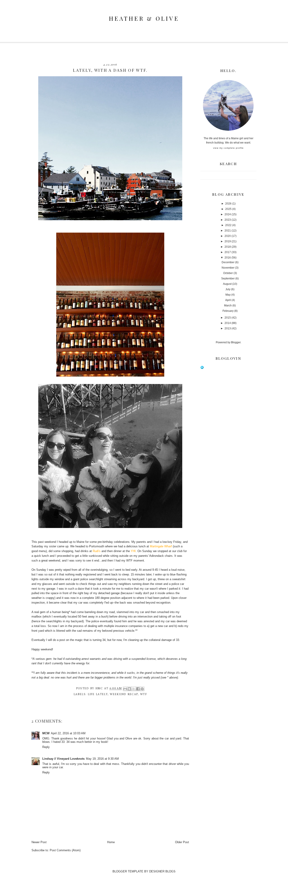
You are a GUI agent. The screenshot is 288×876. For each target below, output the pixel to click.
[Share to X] (133, 689)
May (228, 294)
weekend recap (124, 694)
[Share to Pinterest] (142, 689)
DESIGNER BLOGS (162, 871)
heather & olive (144, 18)
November (228, 267)
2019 (228, 241)
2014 (228, 323)
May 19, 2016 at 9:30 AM (102, 758)
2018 (228, 246)
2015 (228, 317)
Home (111, 842)
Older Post (182, 842)
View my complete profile (228, 148)
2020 (228, 236)
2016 (228, 257)
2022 (228, 225)
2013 (228, 328)
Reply (46, 747)
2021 (228, 230)
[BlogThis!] (129, 689)
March (228, 305)
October (228, 273)
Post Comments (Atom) (65, 850)
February (228, 310)
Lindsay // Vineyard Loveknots (63, 758)
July (227, 289)
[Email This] (125, 689)
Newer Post (39, 842)
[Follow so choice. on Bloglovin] (202, 368)
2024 (228, 214)
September (228, 278)
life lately (98, 694)
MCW (46, 733)
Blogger (236, 342)
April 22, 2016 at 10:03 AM (68, 733)
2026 (228, 203)
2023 (228, 219)
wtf (143, 694)
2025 (228, 209)
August (227, 283)
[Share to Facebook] (138, 689)
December (228, 262)
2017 (228, 252)
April (228, 300)
